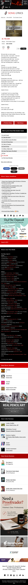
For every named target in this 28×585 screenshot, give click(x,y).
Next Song (21, 123)
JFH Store (5, 569)
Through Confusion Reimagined (13, 431)
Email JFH (17, 566)
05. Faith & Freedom (6, 144)
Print (14, 171)
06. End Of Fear (5, 146)
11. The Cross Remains (7, 157)
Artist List (3, 17)
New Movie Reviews (7, 456)
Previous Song (7, 123)
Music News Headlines (8, 176)
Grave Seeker (9, 450)
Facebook (6, 168)
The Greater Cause (17, 17)
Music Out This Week (8, 250)
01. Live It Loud (5, 135)
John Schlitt (9, 17)
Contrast (8, 444)
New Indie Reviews (7, 419)
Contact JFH (11, 566)
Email (21, 168)
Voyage (7, 383)
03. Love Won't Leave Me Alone (9, 139)
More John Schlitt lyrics (6, 162)
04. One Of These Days (7, 142)
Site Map (23, 566)
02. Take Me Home (6, 137)
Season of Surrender (11, 389)
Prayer (17, 569)
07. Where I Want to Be (7, 148)
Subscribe (22, 569)
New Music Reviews (7, 365)
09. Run (3, 153)
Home (14, 571)
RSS (18, 211)
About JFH (4, 566)
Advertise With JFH (16, 567)
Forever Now (9, 377)
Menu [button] (6, 7)
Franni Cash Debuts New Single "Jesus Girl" (11, 190)
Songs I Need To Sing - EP (12, 425)
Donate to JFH (11, 569)
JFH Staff (9, 567)
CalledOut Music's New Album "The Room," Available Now (14, 193)
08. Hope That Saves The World (9, 151)
